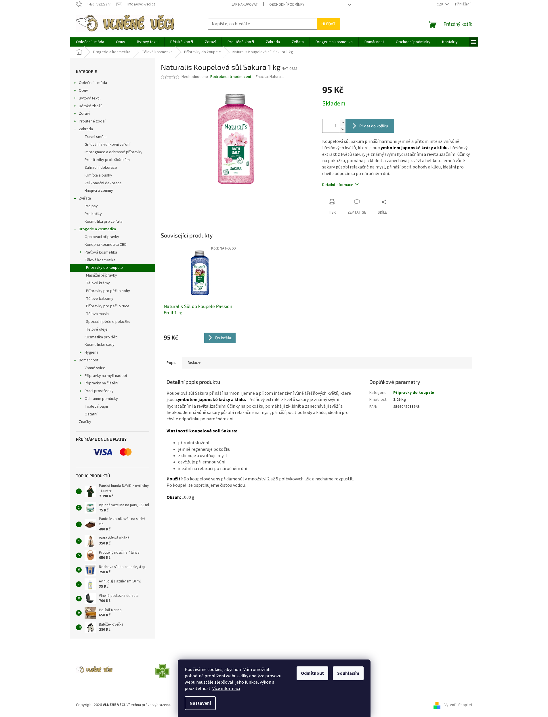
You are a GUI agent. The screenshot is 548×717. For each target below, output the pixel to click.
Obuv (83, 90)
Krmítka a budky (98, 175)
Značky (85, 422)
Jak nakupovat (245, 4)
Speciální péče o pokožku (108, 322)
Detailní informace (337, 185)
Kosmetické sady (99, 345)
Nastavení (200, 703)
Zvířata (85, 198)
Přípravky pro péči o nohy (108, 291)
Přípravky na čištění (101, 383)
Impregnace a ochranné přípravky (113, 152)
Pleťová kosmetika (101, 252)
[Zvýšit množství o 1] (342, 122)
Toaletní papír (96, 406)
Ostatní (91, 414)
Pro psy (91, 206)
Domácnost (88, 360)
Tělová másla (97, 314)
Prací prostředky (99, 391)
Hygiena (91, 352)
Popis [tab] (171, 363)
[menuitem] (90, 42)
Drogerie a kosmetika (97, 229)
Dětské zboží (90, 106)
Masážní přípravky (101, 275)
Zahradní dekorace (101, 167)
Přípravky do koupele (104, 268)
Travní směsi (95, 137)
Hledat (328, 23)
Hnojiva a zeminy (99, 190)
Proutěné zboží (92, 121)
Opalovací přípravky (102, 237)
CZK (440, 4)
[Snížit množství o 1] (342, 129)
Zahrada (86, 129)
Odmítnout (312, 673)
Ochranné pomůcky (101, 399)
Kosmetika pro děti (101, 337)
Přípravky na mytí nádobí (106, 376)
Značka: (269, 77)
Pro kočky (93, 214)
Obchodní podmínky (286, 4)
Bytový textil (89, 98)
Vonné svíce (95, 368)
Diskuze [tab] (194, 363)
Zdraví (84, 113)
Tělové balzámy (99, 299)
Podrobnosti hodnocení (230, 77)
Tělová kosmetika (100, 260)
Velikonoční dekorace (103, 183)
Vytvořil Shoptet (458, 705)
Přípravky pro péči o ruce (107, 306)
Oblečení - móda (93, 83)
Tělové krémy (98, 283)
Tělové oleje (97, 329)
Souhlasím (348, 673)
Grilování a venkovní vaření (107, 144)
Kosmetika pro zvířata (104, 222)
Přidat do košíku (373, 125)
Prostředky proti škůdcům (107, 160)
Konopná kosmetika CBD (106, 245)
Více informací (226, 688)
